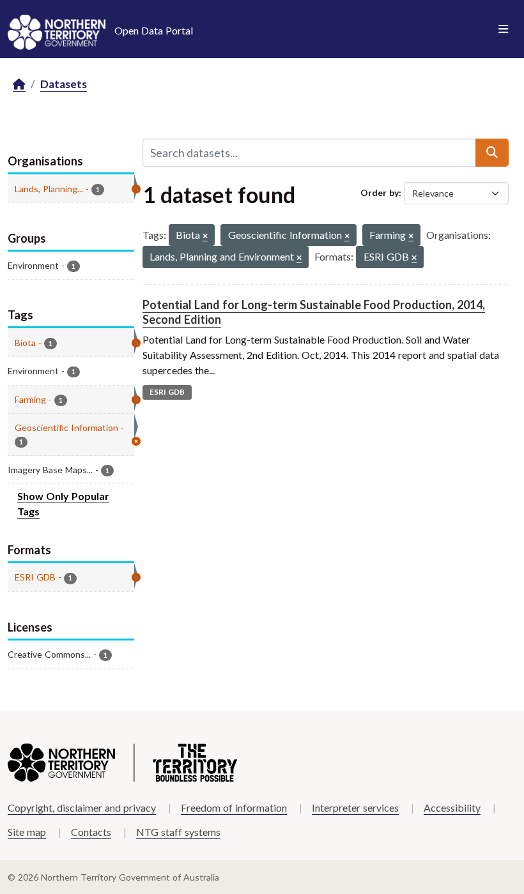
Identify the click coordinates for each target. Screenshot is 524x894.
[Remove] (205, 236)
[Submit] (492, 153)
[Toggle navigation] (503, 29)
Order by (379, 192)
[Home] (19, 84)
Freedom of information (234, 807)
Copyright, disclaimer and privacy (82, 807)
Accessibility (452, 807)
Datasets (63, 84)
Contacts (91, 832)
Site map (27, 832)
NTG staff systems (178, 832)
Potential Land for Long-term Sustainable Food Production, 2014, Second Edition (314, 312)
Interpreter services (355, 807)
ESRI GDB (167, 392)
